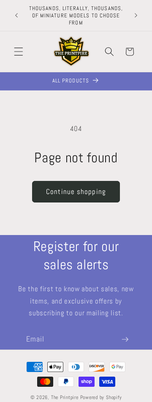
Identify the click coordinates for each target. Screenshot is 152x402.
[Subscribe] (125, 339)
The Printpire (65, 397)
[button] (18, 51)
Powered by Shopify (101, 397)
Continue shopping (76, 191)
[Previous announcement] (16, 15)
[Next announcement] (136, 15)
